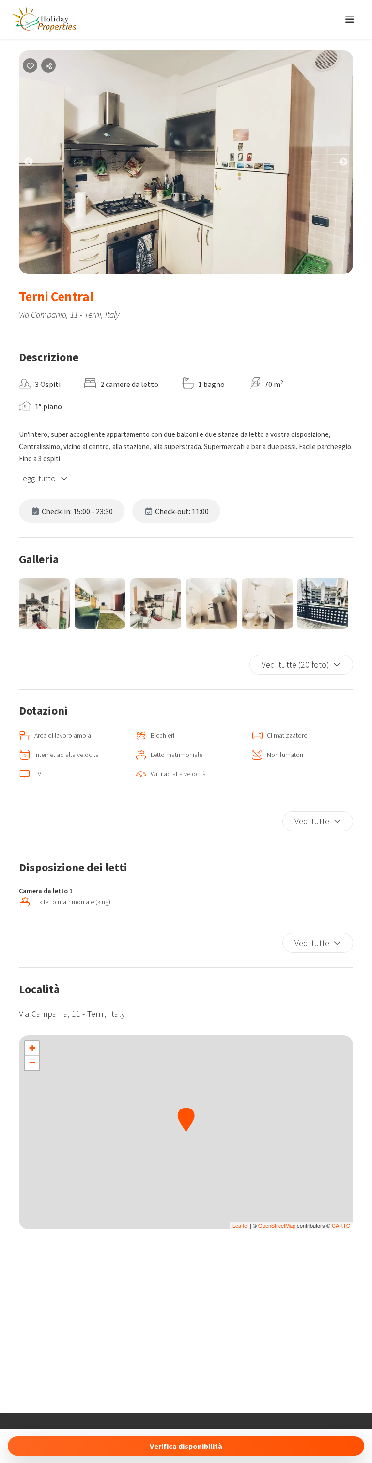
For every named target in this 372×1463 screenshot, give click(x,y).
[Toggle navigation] (349, 19)
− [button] (32, 1063)
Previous (35, 164)
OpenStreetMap (276, 1225)
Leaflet (240, 1225)
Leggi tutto (37, 478)
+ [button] (32, 1048)
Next (350, 164)
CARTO (341, 1225)
